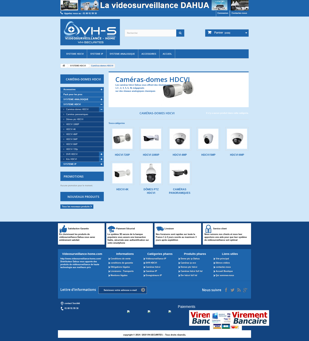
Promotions (74, 176)
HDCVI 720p (72, 149)
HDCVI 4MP (72, 134)
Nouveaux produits (83, 197)
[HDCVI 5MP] (208, 138)
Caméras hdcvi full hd (191, 271)
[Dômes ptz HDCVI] (151, 173)
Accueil (167, 53)
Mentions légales (118, 275)
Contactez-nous (239, 13)
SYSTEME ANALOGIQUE (122, 53)
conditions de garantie (121, 263)
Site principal (222, 258)
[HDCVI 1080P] (151, 138)
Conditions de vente (120, 258)
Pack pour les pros (72, 94)
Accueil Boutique (224, 271)
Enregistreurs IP (153, 275)
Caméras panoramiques (77, 114)
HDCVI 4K (71, 129)
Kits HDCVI (71, 159)
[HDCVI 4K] (122, 173)
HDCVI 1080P (72, 124)
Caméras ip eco (188, 263)
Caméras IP (151, 271)
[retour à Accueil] (64, 66)
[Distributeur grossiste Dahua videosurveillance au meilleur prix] (154, 5)
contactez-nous (223, 267)
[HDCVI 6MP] (237, 138)
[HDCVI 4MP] (179, 138)
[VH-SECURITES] (90, 32)
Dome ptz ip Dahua (190, 258)
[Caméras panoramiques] (179, 173)
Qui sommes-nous (224, 275)
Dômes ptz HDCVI (74, 119)
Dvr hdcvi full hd (188, 275)
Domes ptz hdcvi (188, 267)
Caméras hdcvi (152, 267)
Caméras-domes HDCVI (77, 109)
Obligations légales (120, 267)
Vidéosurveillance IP (155, 258)
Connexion (222, 13)
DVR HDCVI (72, 154)
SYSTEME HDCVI (75, 53)
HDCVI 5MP (72, 139)
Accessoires (148, 53)
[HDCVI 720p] (122, 138)
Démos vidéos (222, 263)
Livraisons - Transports (122, 271)
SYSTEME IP (96, 53)
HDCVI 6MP (72, 144)
